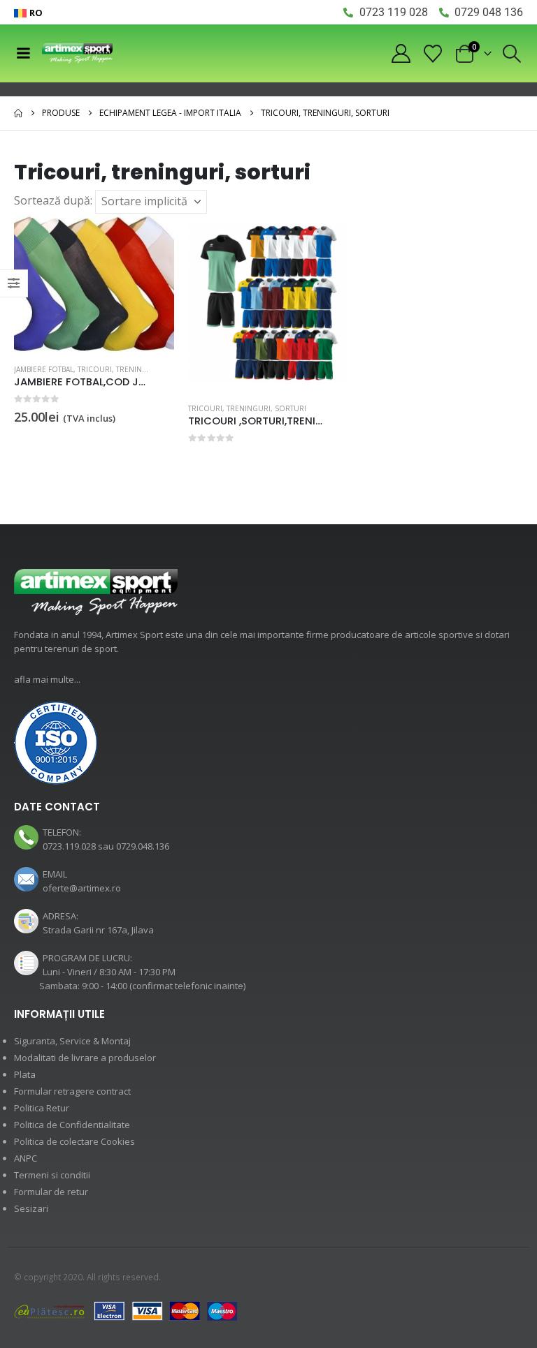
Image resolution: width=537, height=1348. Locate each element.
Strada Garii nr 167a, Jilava (98, 930)
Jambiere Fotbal (43, 369)
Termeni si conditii (52, 1175)
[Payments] (126, 1310)
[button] (512, 54)
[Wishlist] (433, 54)
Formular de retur (51, 1191)
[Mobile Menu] (23, 53)
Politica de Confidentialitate (72, 1124)
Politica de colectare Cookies (74, 1141)
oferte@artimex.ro (82, 888)
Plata (25, 1074)
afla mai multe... (47, 679)
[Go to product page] (94, 283)
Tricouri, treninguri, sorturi (137, 369)
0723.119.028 (69, 846)
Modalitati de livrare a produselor (85, 1057)
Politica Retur (41, 1108)
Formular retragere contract (72, 1091)
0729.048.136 (142, 846)
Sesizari (31, 1208)
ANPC (25, 1158)
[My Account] (400, 53)
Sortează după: (53, 200)
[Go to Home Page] (18, 113)
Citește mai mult (325, 236)
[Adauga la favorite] (166, 370)
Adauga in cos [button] (151, 236)
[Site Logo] (77, 53)
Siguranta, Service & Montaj (72, 1041)
